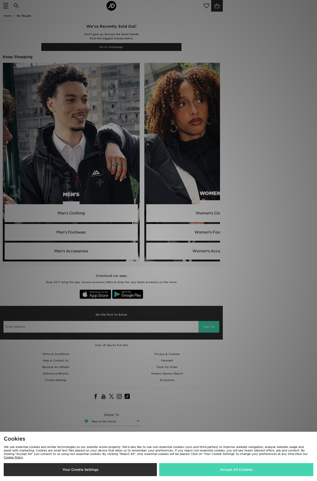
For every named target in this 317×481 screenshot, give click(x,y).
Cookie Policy (13, 457)
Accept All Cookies (236, 469)
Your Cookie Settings (80, 469)
